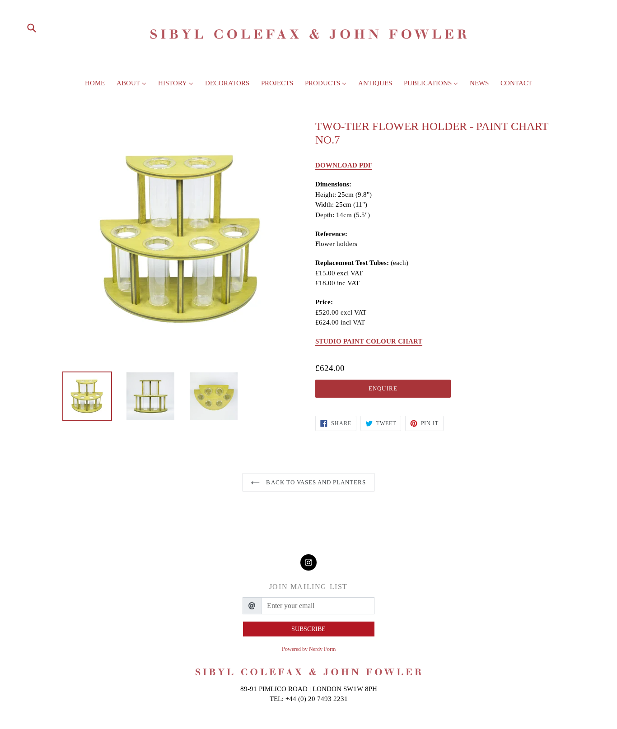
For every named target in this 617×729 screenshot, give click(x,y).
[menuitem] (94, 85)
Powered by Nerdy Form (309, 649)
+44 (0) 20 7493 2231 (316, 698)
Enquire (383, 388)
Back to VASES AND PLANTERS (315, 482)
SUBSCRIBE (308, 629)
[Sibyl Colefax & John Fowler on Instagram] (308, 562)
